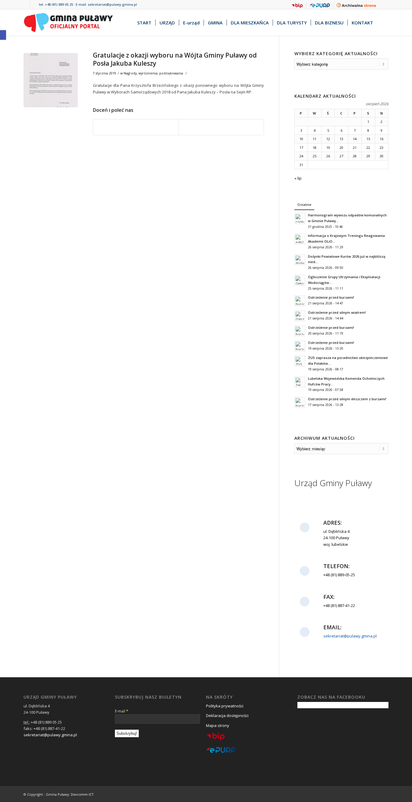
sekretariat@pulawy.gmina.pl (112, 4)
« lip (298, 178)
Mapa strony (217, 725)
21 (355, 147)
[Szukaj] (382, 22)
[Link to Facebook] (25, 4)
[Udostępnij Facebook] (136, 127)
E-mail (121, 711)
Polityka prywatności (224, 706)
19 (328, 147)
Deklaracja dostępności (227, 715)
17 (301, 147)
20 (341, 147)
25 (314, 156)
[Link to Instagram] (34, 4)
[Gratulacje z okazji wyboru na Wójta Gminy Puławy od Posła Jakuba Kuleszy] (51, 80)
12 (328, 139)
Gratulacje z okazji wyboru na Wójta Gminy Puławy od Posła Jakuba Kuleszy (175, 59)
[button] (3, 35)
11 (314, 139)
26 (328, 156)
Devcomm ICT (82, 794)
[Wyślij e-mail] (221, 127)
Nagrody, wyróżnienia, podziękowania (153, 73)
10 (301, 139)
